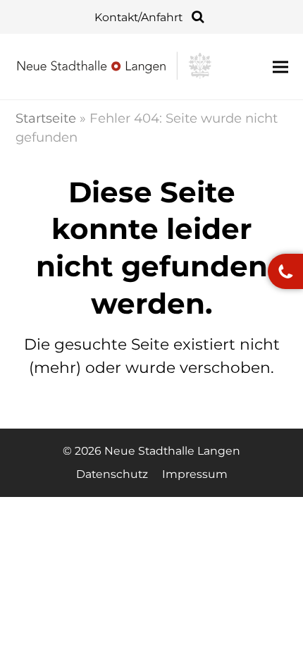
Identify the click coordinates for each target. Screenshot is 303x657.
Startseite (46, 118)
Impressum (195, 474)
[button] (280, 67)
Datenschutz (112, 474)
